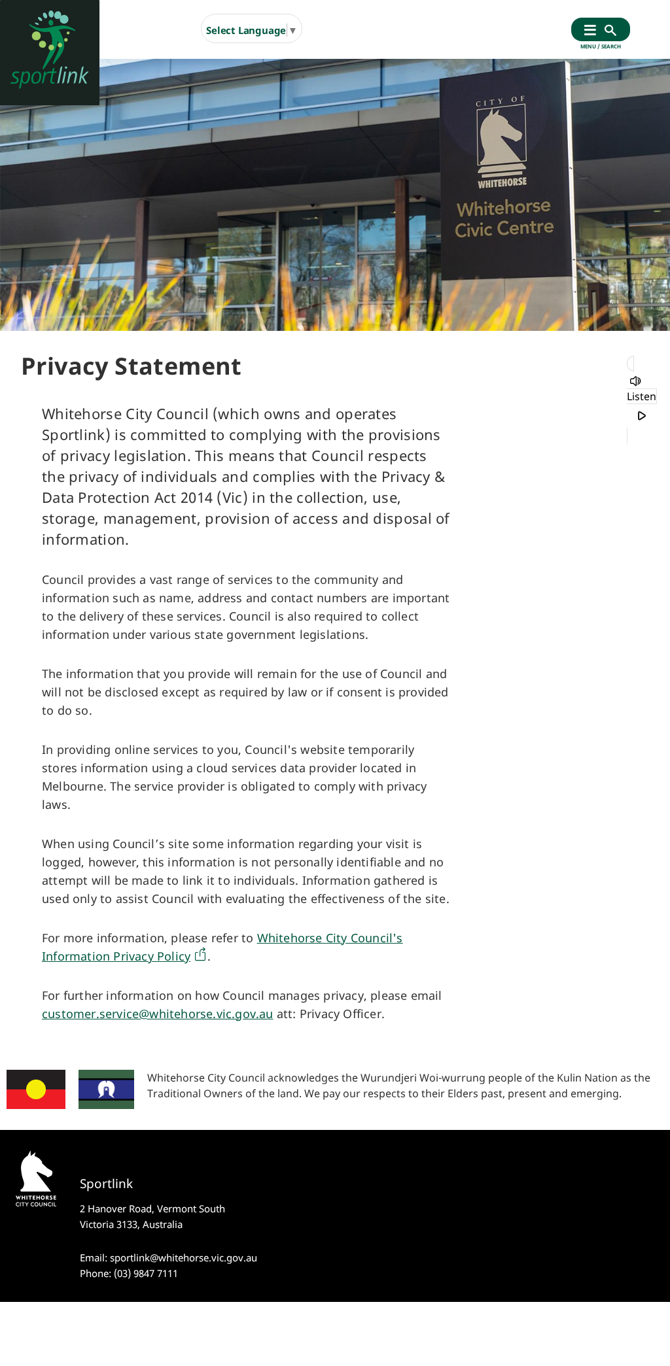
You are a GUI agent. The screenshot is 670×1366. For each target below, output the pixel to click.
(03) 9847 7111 (146, 1273)
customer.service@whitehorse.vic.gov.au (157, 1013)
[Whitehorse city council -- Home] (49, 52)
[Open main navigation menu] (590, 31)
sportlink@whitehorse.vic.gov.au (183, 1257)
